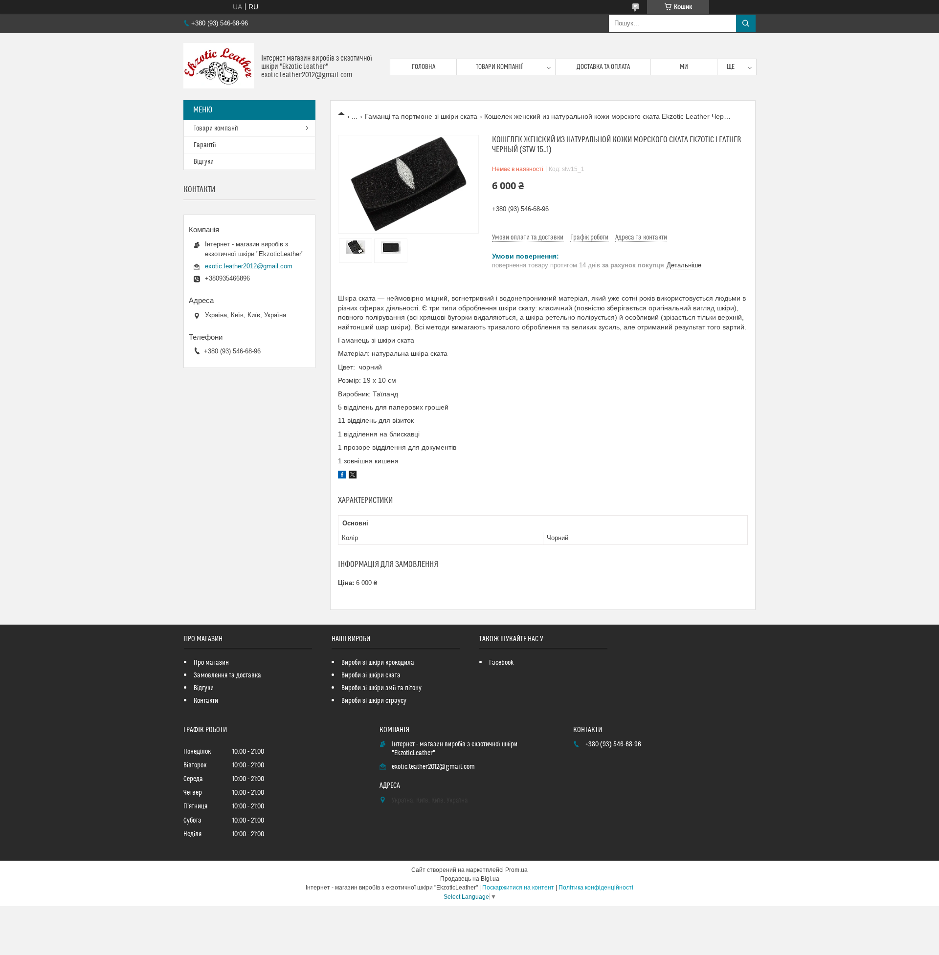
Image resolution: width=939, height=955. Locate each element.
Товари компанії (499, 67)
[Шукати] (746, 23)
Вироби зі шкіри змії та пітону (381, 688)
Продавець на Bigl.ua (469, 878)
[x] (353, 476)
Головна (423, 67)
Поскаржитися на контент (518, 887)
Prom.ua (516, 870)
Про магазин (211, 663)
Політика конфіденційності (596, 887)
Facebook (501, 663)
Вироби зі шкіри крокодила (377, 663)
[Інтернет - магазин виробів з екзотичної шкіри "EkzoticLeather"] (218, 66)
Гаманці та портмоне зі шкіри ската (421, 116)
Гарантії (205, 145)
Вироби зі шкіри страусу (373, 701)
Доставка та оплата (603, 67)
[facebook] (342, 476)
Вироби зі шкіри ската (371, 675)
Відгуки (204, 162)
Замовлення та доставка (227, 675)
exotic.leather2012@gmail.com (248, 266)
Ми (684, 67)
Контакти (206, 701)
